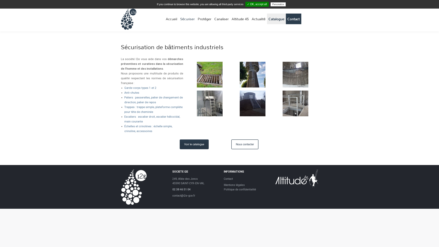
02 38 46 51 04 (181, 189)
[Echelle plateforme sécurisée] (210, 103)
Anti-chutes (131, 92)
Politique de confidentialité (240, 189)
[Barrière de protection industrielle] (295, 103)
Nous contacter (245, 144)
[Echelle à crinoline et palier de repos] (295, 74)
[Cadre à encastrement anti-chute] (210, 74)
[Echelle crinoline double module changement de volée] (252, 74)
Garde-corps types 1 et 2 (140, 88)
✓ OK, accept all (257, 4)
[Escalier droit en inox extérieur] (252, 103)
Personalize (278, 4)
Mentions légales (234, 185)
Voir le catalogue (194, 144)
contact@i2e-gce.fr (183, 195)
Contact (228, 178)
